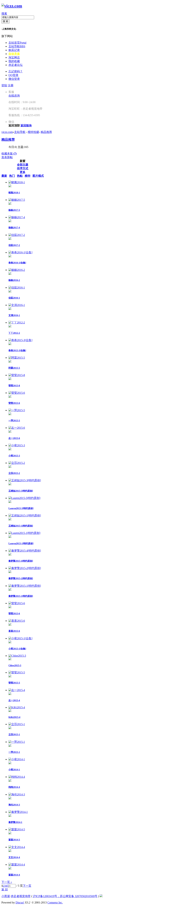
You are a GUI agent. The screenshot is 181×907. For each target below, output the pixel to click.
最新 (4, 175)
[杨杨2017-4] (16, 217)
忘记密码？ (15, 71)
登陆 (4, 85)
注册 (10, 85)
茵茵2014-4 (14, 874)
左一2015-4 (14, 700)
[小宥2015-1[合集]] (20, 638)
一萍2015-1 (14, 752)
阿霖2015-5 (14, 368)
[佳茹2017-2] (16, 234)
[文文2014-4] (16, 847)
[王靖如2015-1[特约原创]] (24, 515)
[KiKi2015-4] (16, 707)
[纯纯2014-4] (16, 776)
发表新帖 (7, 157)
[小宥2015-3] (16, 445)
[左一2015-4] (16, 690)
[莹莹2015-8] (16, 375)
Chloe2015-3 (14, 665)
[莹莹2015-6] (16, 392)
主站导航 (16, 46)
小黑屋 (5, 896)
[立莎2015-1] (16, 724)
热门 (12, 175)
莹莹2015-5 (14, 682)
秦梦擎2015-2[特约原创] (20, 578)
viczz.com (7, 131)
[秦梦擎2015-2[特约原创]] (24, 568)
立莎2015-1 (14, 734)
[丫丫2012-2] (16, 322)
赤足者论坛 (15, 64)
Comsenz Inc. (55, 902)
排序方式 (22, 168)
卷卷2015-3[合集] (17, 350)
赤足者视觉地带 (21, 896)
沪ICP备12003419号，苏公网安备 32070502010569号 (65, 896)
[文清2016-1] (16, 305)
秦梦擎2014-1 (15, 822)
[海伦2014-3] (16, 794)
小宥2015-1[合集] (17, 648)
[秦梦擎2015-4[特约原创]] (24, 550)
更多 (22, 172)
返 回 (4, 889)
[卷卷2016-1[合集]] (20, 252)
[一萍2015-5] (16, 410)
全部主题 (22, 164)
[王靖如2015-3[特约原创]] (24, 480)
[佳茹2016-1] (16, 287)
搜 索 (5, 21)
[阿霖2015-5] (16, 357)
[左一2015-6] (16, 427)
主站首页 (17, 42)
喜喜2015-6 (14, 631)
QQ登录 (13, 75)
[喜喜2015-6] (16, 620)
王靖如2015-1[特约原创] (20, 525)
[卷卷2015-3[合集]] (20, 340)
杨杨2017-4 (14, 227)
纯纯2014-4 (14, 787)
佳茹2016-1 (14, 297)
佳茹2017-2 (14, 245)
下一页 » (6, 882)
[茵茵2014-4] (16, 864)
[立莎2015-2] (16, 462)
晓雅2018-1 (14, 192)
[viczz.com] (11, 6)
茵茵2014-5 (14, 839)
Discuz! (20, 902)
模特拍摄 (33, 131)
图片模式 (38, 175)
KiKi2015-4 (14, 717)
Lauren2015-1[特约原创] (20, 543)
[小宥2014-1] (16, 759)
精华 (27, 175)
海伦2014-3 (14, 804)
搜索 (4, 13)
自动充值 (14, 53)
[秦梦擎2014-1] (18, 811)
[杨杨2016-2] (16, 269)
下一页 (27, 885)
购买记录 (14, 50)
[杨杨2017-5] (16, 199)
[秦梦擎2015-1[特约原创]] (24, 585)
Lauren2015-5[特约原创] (20, 508)
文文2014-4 (14, 857)
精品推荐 (46, 131)
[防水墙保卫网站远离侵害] (101, 896)
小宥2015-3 (14, 455)
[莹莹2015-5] (16, 672)
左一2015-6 (14, 438)
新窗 (22, 160)
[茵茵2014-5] (16, 829)
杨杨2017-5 (14, 210)
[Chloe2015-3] (17, 655)
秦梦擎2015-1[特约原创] (20, 596)
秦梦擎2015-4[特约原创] (20, 561)
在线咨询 (14, 95)
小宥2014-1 (14, 769)
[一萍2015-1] (16, 741)
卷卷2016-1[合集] (17, 262)
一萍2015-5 (14, 420)
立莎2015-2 (14, 473)
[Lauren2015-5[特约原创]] (24, 497)
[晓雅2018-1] (16, 182)
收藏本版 (9, 153)
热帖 (20, 175)
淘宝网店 (14, 57)
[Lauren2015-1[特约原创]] (24, 532)
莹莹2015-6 (14, 403)
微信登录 (14, 78)
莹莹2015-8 (14, 385)
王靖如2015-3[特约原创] (20, 490)
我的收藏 (14, 61)
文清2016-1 (14, 315)
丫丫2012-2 (14, 333)
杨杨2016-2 (14, 280)
